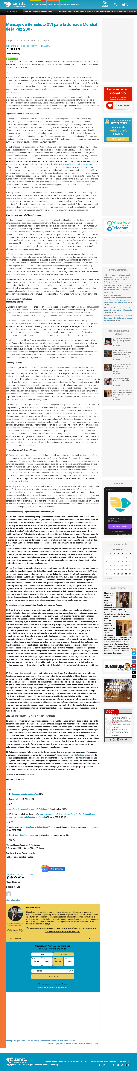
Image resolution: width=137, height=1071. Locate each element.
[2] (56, 139)
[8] (35, 696)
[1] (68, 130)
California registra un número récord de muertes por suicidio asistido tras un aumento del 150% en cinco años (117, 287)
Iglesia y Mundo (53, 4)
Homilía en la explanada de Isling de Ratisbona (28, 809)
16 (126, 566)
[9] (95, 729)
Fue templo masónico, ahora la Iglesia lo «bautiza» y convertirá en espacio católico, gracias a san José (122, 354)
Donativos (75, 4)
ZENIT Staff (32, 46)
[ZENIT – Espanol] (17, 4)
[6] (24, 376)
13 (114, 566)
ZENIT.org (54, 61)
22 (122, 570)
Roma (44, 4)
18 (106, 570)
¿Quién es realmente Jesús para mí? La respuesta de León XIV (122, 341)
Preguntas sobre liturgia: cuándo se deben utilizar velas (121, 381)
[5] (82, 357)
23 (126, 570)
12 (110, 566)
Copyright (113, 1061)
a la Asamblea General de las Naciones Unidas (80, 164)
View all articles (13, 900)
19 (110, 570)
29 (122, 574)
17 (130, 566)
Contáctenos (123, 1061)
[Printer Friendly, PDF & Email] (12, 59)
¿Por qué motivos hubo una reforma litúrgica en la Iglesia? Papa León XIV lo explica (122, 368)
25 (106, 574)
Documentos (65, 4)
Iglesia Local (44, 46)
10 (130, 562)
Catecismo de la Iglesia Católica (25, 794)
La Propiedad (69, 1061)
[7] (7, 668)
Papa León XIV (36, 4)
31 (130, 574)
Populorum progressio (63, 755)
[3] (93, 170)
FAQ (61, 1061)
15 (122, 566)
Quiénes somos (51, 1061)
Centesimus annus (44, 367)
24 (130, 570)
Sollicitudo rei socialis (84, 755)
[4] (7, 182)
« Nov (106, 579)
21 (118, 570)
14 (118, 566)
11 (106, 566)
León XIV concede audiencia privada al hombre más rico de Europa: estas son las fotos (53, 11)
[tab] (111, 711)
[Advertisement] (52, 1020)
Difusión (92, 1061)
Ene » (111, 579)
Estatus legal (102, 1061)
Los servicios (81, 1061)
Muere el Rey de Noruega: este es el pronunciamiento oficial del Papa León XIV (118, 310)
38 (11, 822)
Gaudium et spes (27, 835)
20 (114, 570)
